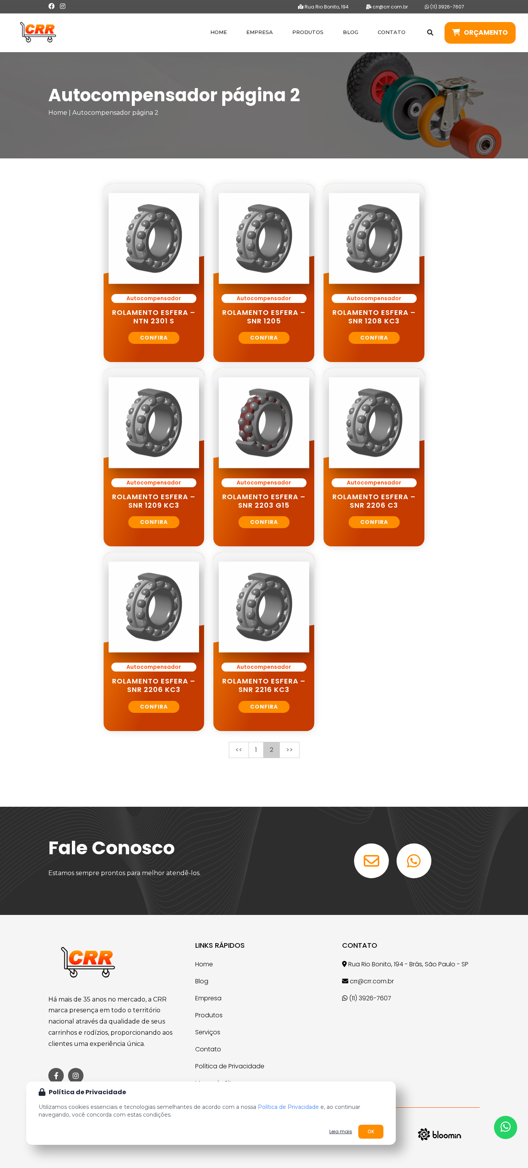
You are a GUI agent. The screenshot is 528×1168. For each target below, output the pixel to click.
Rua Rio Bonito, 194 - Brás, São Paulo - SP (407, 964)
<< (238, 749)
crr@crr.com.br (389, 6)
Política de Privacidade (229, 1066)
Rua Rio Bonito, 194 (326, 6)
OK (371, 1131)
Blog (350, 32)
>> (289, 749)
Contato (391, 32)
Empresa (259, 32)
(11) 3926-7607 (446, 6)
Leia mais (340, 1132)
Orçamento (486, 32)
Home (218, 32)
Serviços (207, 1032)
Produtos (308, 32)
